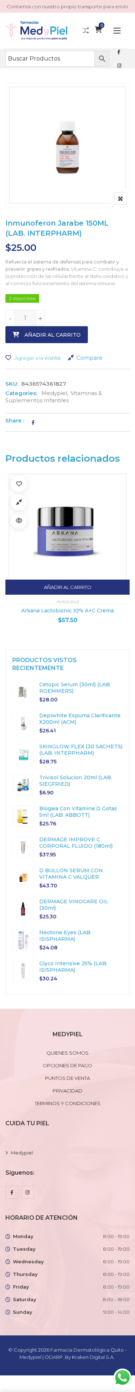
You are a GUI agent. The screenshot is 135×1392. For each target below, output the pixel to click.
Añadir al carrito (52, 335)
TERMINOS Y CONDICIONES (67, 1103)
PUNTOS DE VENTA (67, 1078)
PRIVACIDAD (67, 1091)
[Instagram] (27, 1192)
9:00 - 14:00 (116, 1312)
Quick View (44, 521)
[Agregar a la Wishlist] (44, 484)
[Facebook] (11, 1192)
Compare (89, 357)
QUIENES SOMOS (67, 1053)
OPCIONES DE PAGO (67, 1065)
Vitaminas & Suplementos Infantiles (53, 397)
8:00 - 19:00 (116, 1236)
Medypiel (54, 393)
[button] (117, 30)
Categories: (21, 393)
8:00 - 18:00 (116, 1299)
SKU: (11, 383)
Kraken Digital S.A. (94, 1357)
